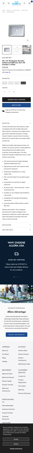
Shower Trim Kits (7, 384)
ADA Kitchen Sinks (24, 364)
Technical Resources (5, 417)
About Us (5, 350)
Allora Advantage (7, 405)
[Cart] (29, 3)
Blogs (4, 358)
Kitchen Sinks (16, 10)
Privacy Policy (7, 434)
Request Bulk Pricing (16, 99)
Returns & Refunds (24, 393)
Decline (16, 444)
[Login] (24, 3)
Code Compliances (7, 229)
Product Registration (22, 381)
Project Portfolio (7, 413)
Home (3, 10)
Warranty (21, 389)
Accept (16, 439)
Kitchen (9, 10)
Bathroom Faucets (8, 377)
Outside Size (6, 78)
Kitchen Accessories (22, 359)
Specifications (6, 225)
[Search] (9, 3)
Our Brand (5, 354)
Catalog (4, 361)
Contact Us (21, 376)
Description (5, 123)
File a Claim (22, 386)
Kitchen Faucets (23, 354)
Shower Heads (6, 381)
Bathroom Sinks (7, 373)
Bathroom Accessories (6, 389)
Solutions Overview (8, 409)
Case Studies (6, 422)
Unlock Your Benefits (17, 334)
